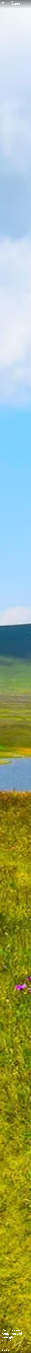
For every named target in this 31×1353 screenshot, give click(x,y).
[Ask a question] (28, 3)
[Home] (16, 3)
